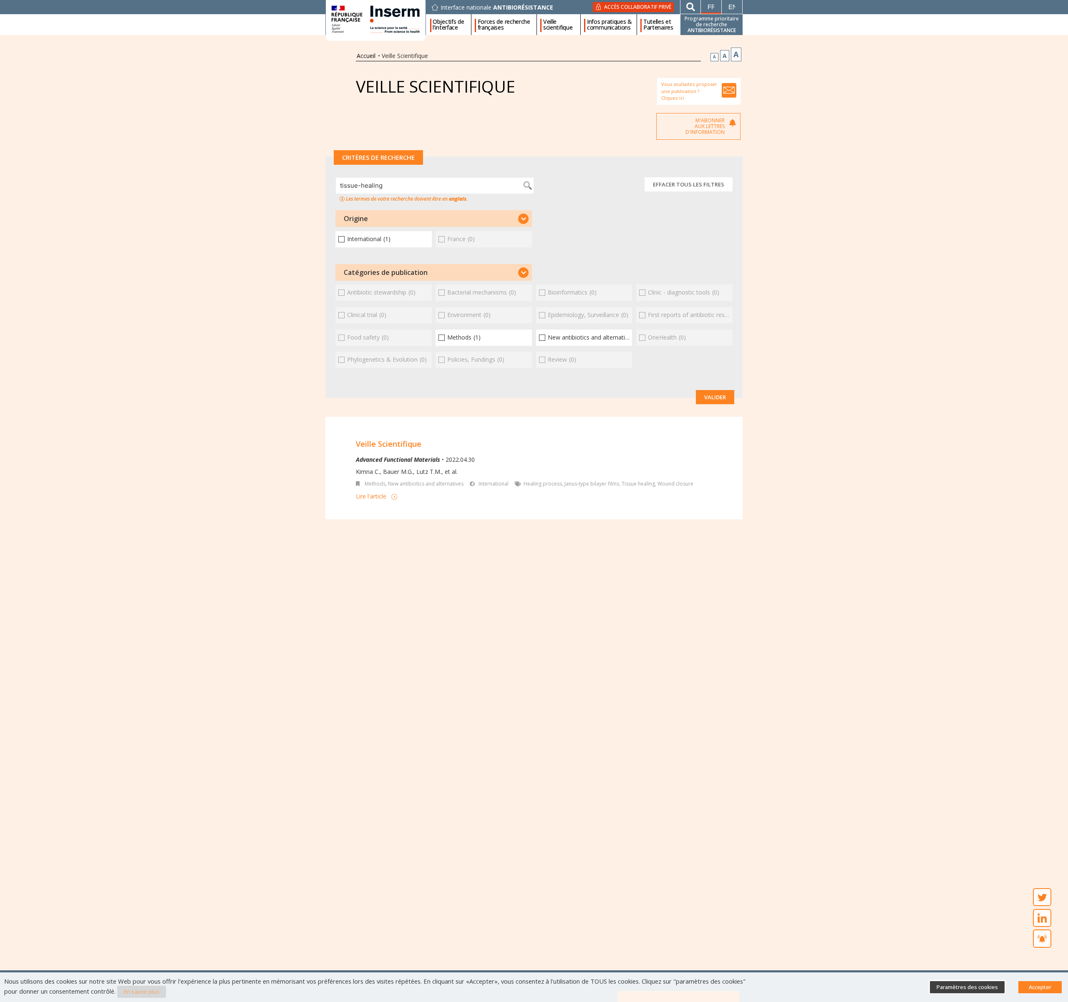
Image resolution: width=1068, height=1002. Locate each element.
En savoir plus (141, 991)
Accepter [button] (1040, 987)
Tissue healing (638, 483)
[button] (433, 218)
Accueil (366, 56)
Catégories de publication (386, 272)
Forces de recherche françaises (504, 24)
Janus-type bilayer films (591, 483)
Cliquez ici (672, 98)
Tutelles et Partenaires (658, 24)
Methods (375, 483)
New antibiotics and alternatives (425, 483)
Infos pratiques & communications (609, 24)
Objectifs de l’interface (448, 24)
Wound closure (675, 483)
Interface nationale (497, 7)
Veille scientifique (557, 24)
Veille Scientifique (388, 444)
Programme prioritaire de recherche (712, 24)
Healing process (543, 483)
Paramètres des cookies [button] (967, 987)
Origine (356, 218)
